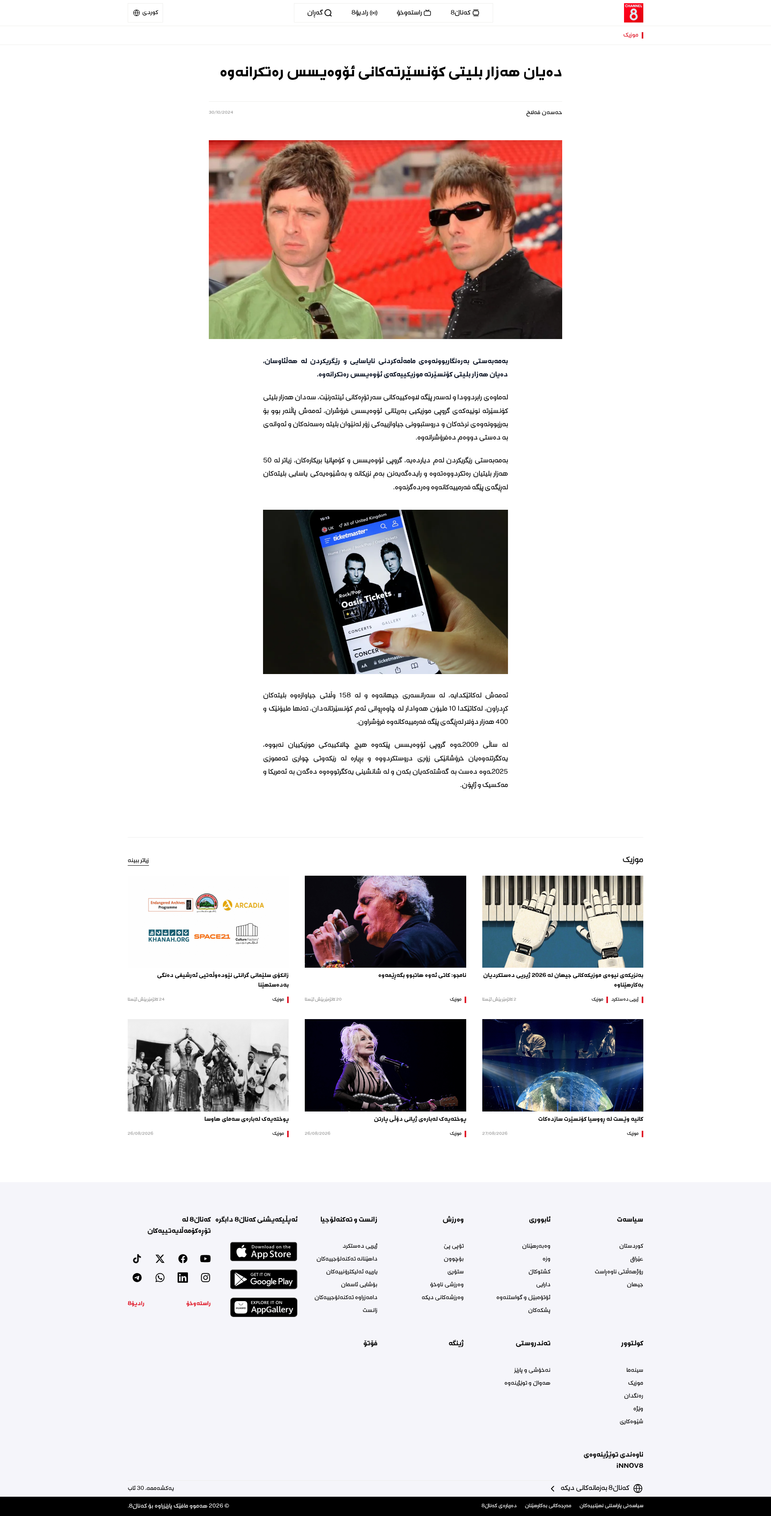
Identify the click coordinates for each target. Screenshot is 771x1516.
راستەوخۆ (198, 1304)
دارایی (543, 1285)
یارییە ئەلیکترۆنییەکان (351, 1272)
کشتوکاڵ (539, 1272)
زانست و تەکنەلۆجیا (348, 1220)
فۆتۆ (370, 1343)
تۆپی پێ (454, 1246)
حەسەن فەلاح (544, 113)
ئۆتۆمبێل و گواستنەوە (523, 1298)
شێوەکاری (631, 1422)
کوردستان (631, 1246)
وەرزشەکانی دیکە (443, 1298)
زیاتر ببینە (138, 861)
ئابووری (539, 1220)
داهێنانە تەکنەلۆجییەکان (346, 1259)
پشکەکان (539, 1311)
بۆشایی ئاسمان (359, 1285)
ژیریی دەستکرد (624, 1000)
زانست (370, 1311)
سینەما (634, 1370)
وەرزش (453, 1220)
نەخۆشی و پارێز (532, 1370)
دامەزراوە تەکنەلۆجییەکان (345, 1298)
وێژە (638, 1409)
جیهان (635, 1285)
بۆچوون (454, 1259)
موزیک (630, 35)
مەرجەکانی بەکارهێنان (548, 1506)
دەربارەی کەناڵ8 (499, 1506)
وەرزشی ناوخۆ (447, 1285)
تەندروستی (533, 1343)
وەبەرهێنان (536, 1246)
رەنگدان (633, 1396)
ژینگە (456, 1343)
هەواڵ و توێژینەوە (527, 1383)
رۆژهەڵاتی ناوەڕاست (619, 1272)
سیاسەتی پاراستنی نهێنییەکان (611, 1506)
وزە (546, 1259)
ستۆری (455, 1272)
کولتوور (632, 1343)
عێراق (636, 1259)
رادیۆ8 (136, 1304)
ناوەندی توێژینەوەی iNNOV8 (613, 1460)
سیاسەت (630, 1220)
